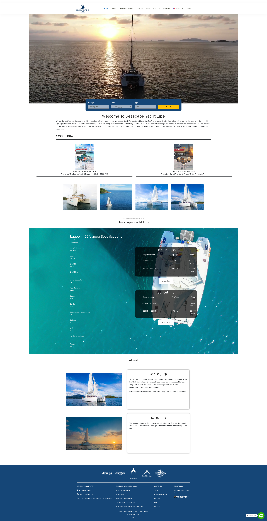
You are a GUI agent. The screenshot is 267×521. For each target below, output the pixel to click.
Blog (148, 8)
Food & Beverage (126, 8)
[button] (166, 281)
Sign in (188, 8)
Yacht (114, 8)
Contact (156, 8)
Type (136, 103)
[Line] (261, 515)
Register (166, 8)
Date (113, 103)
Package (139, 8)
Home (106, 8)
